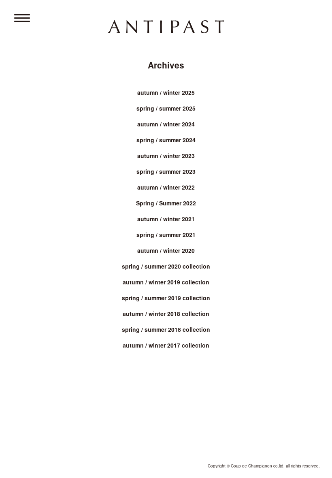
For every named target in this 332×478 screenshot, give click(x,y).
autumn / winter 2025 (166, 92)
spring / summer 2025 (166, 108)
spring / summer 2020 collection (166, 266)
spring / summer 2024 (166, 140)
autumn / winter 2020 (166, 250)
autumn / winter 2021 (166, 219)
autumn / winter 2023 (166, 156)
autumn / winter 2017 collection (166, 345)
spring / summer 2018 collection (166, 329)
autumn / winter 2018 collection (166, 313)
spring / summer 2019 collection (166, 298)
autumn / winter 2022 (166, 187)
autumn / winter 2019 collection (166, 282)
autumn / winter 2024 (166, 124)
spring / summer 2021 (166, 234)
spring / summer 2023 (166, 171)
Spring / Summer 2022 (166, 203)
